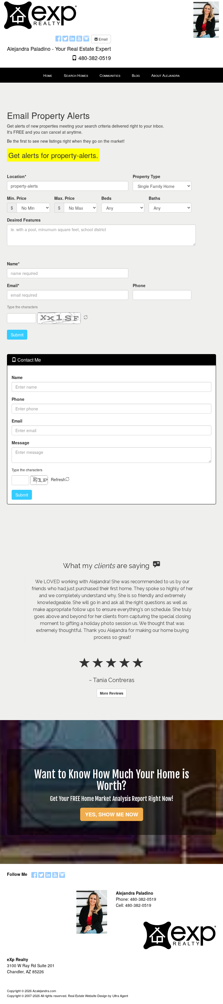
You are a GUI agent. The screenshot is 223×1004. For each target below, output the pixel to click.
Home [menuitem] (47, 75)
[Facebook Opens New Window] (58, 38)
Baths (154, 198)
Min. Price (16, 198)
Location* (16, 176)
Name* (13, 264)
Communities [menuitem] (110, 75)
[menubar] (111, 75)
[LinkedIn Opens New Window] (72, 38)
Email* (13, 285)
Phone (139, 285)
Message (20, 442)
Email (103, 39)
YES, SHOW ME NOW (111, 814)
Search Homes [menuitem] (76, 75)
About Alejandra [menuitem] (165, 75)
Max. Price (64, 198)
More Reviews (111, 693)
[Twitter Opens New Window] (65, 38)
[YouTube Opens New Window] (79, 38)
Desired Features (24, 220)
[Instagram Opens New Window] (86, 38)
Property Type (146, 176)
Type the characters (27, 469)
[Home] (40, 14)
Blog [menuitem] (136, 75)
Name (17, 377)
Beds (106, 198)
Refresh (58, 479)
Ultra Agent (120, 995)
